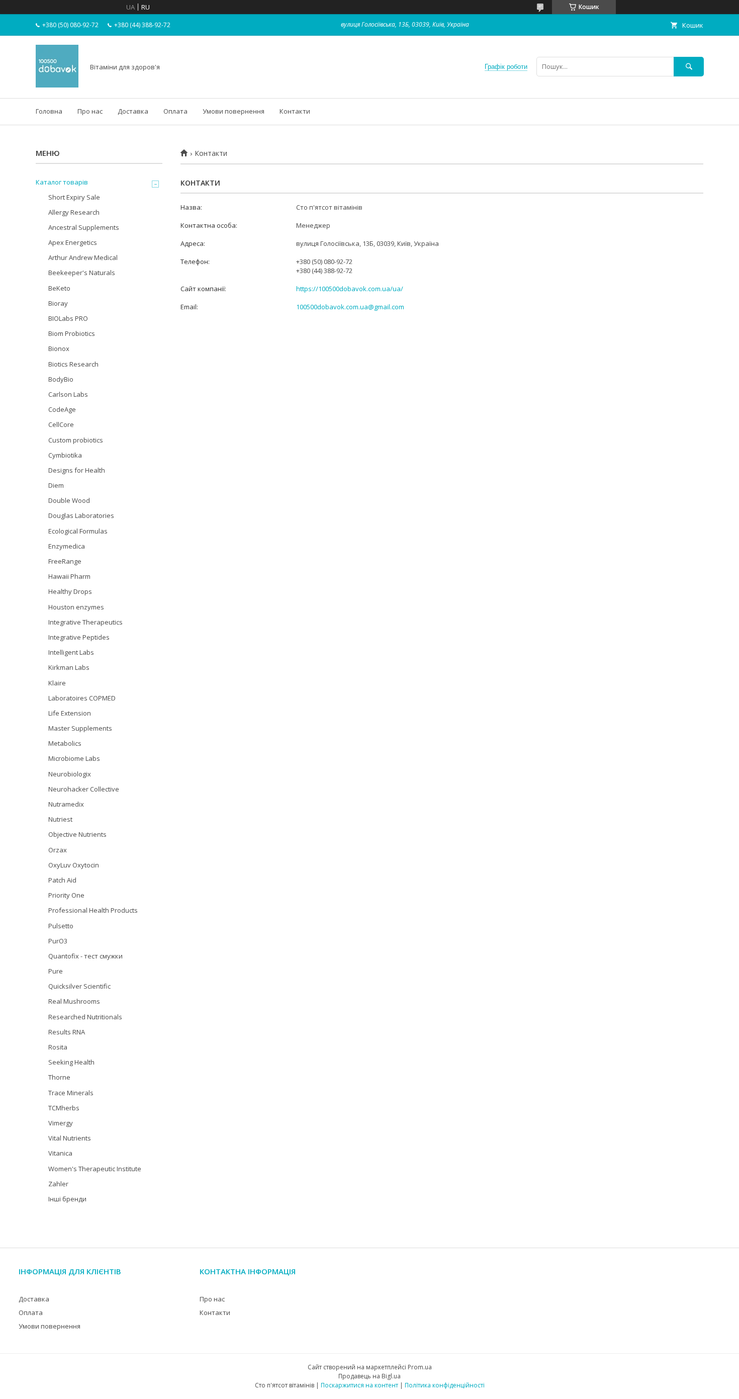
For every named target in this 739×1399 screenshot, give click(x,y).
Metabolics (64, 743)
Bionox (58, 348)
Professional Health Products (93, 910)
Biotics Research (73, 364)
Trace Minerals (71, 1092)
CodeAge (62, 409)
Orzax (57, 849)
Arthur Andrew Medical (83, 257)
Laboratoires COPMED (82, 698)
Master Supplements (80, 728)
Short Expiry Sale (74, 197)
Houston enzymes (76, 606)
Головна (49, 111)
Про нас (90, 111)
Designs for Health (76, 470)
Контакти (295, 111)
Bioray (58, 303)
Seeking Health (71, 1062)
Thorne (59, 1077)
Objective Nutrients (77, 834)
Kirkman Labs (68, 667)
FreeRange (64, 561)
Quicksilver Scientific (79, 986)
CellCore (61, 424)
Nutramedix (66, 804)
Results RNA (66, 1031)
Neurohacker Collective (83, 789)
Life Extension (69, 713)
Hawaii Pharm (69, 576)
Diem (56, 485)
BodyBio (60, 379)
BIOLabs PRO (68, 318)
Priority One (66, 895)
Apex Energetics (72, 242)
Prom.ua (420, 1367)
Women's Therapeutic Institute (94, 1168)
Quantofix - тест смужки (85, 955)
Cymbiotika (65, 455)
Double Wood (69, 500)
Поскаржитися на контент (359, 1385)
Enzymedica (66, 546)
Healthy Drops (70, 591)
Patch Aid (62, 880)
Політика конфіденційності (445, 1385)
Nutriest (60, 819)
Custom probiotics (75, 440)
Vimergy (60, 1122)
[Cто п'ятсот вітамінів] (57, 85)
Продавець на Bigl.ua (369, 1376)
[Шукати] (689, 66)
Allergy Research (74, 212)
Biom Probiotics (71, 333)
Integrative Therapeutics (85, 622)
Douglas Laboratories (81, 515)
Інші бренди (67, 1198)
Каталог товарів (62, 182)
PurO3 (57, 940)
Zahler (58, 1183)
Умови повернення (233, 111)
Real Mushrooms (74, 1001)
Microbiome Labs (74, 758)
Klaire (57, 682)
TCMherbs (63, 1107)
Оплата (175, 111)
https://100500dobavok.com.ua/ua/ (349, 288)
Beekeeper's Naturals (81, 272)
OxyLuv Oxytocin (73, 864)
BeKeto (59, 288)
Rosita (57, 1047)
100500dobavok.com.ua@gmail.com (350, 306)
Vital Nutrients (69, 1138)
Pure (55, 971)
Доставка (133, 111)
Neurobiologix (69, 773)
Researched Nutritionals (85, 1016)
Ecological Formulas (78, 531)
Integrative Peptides (79, 637)
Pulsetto (60, 925)
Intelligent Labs (71, 652)
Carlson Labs (68, 394)
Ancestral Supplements (83, 227)
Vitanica (60, 1153)
